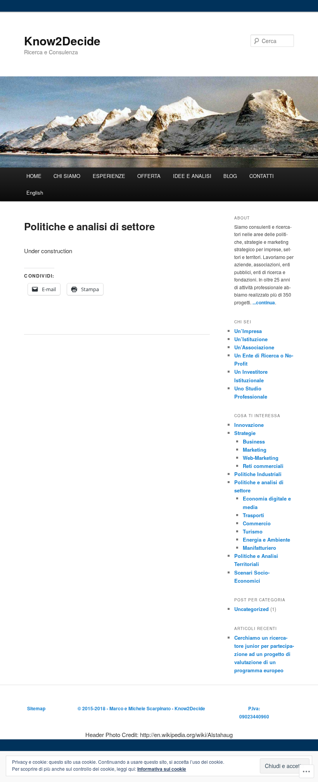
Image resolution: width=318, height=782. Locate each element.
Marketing (254, 449)
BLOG (230, 176)
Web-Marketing (260, 457)
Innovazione (249, 424)
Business (254, 441)
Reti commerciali (263, 466)
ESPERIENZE (109, 176)
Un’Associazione (254, 347)
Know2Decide (62, 40)
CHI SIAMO (67, 176)
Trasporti (253, 515)
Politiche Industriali (258, 474)
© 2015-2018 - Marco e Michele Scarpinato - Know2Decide (141, 708)
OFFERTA (149, 176)
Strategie (245, 433)
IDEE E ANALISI (192, 176)
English (34, 192)
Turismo (253, 531)
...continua (263, 302)
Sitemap (36, 708)
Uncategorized (251, 609)
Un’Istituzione (251, 339)
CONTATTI (261, 176)
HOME (33, 176)
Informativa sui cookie (161, 768)
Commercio (257, 523)
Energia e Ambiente (266, 539)
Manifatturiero (259, 547)
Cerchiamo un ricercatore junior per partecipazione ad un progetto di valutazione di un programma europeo (264, 654)
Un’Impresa (248, 331)
